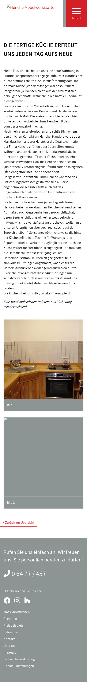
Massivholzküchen (17, 612)
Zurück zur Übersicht (19, 522)
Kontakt (9, 639)
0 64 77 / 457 (29, 573)
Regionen (10, 618)
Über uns (10, 645)
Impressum (11, 652)
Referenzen (12, 632)
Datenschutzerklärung (19, 659)
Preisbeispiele (13, 625)
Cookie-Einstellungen (19, 666)
